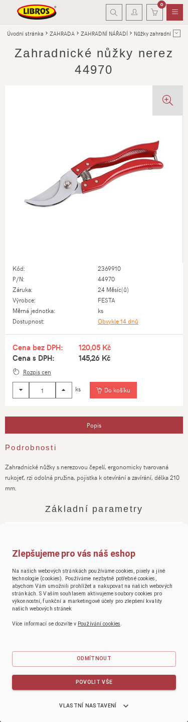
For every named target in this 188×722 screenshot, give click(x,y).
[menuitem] (174, 12)
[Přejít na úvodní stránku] (37, 12)
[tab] (94, 425)
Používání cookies (99, 624)
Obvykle (118, 321)
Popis (94, 425)
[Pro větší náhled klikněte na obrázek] (93, 174)
